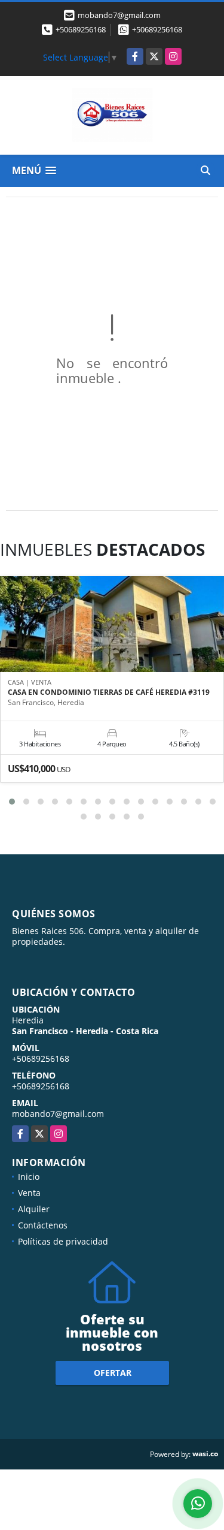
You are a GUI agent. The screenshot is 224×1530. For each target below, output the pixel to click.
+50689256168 (81, 29)
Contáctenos (42, 1225)
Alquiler (34, 1209)
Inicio (28, 1176)
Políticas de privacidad (63, 1241)
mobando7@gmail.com (58, 1113)
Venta (29, 1192)
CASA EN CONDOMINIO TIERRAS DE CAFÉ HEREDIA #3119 (109, 692)
